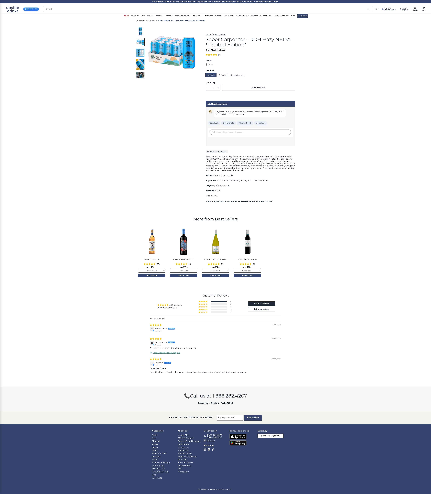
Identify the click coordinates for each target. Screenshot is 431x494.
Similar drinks (228, 123)
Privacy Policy (184, 466)
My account (183, 472)
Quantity (210, 82)
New (154, 438)
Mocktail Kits (266, 16)
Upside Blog (183, 435)
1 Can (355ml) (236, 75)
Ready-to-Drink (182, 16)
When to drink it (245, 123)
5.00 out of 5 (175, 305)
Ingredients (260, 123)
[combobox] (208, 9)
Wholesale (303, 16)
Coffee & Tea (228, 16)
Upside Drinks (142, 21)
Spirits (159, 16)
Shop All (135, 16)
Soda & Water (242, 16)
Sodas (155, 459)
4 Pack (222, 75)
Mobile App (183, 450)
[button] (212, 55)
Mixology (196, 16)
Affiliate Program (186, 438)
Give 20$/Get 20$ (160, 472)
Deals (126, 16)
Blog (293, 16)
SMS (180, 469)
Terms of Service (186, 463)
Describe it (214, 123)
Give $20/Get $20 (281, 16)
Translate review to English (166, 353)
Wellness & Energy (213, 16)
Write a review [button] (261, 303)
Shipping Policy (185, 453)
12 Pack (211, 75)
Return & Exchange (187, 456)
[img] (156, 325)
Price (208, 60)
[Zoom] (172, 52)
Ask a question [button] (261, 309)
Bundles (254, 16)
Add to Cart (152, 275)
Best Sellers (226, 219)
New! (143, 16)
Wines (150, 16)
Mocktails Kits (158, 469)
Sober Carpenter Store (216, 35)
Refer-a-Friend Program (189, 441)
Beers (168, 16)
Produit (210, 71)
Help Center (184, 444)
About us (182, 459)
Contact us (183, 447)
